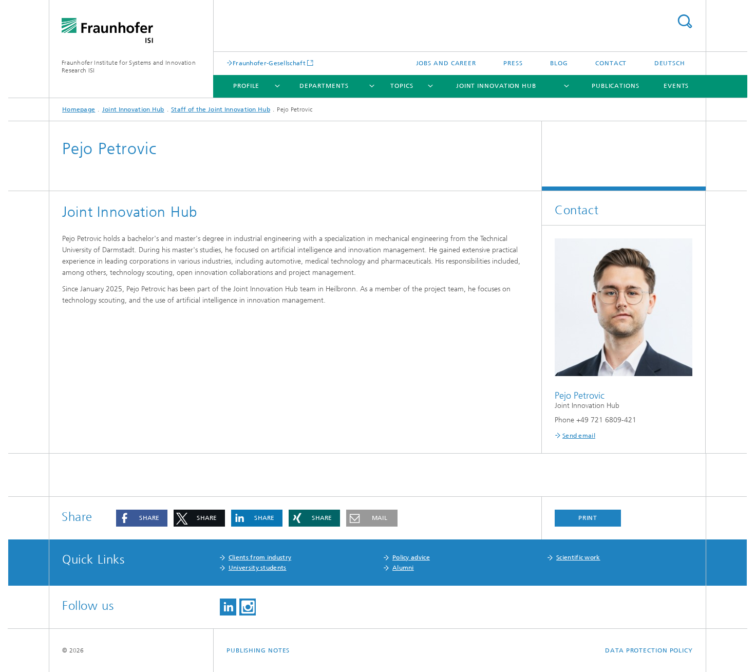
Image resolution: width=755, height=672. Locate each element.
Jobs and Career (446, 63)
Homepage (78, 109)
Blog (559, 63)
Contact (611, 63)
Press (513, 63)
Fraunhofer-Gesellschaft (269, 63)
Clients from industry (260, 557)
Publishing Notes (258, 650)
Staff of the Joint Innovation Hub (220, 109)
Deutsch (669, 63)
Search (684, 21)
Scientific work (578, 557)
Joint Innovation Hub (496, 85)
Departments (324, 85)
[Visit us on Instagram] (247, 607)
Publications (615, 85)
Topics (401, 85)
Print (588, 517)
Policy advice (411, 557)
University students (258, 567)
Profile (246, 85)
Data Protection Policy (649, 650)
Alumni (403, 567)
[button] (141, 518)
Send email (578, 435)
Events (676, 85)
